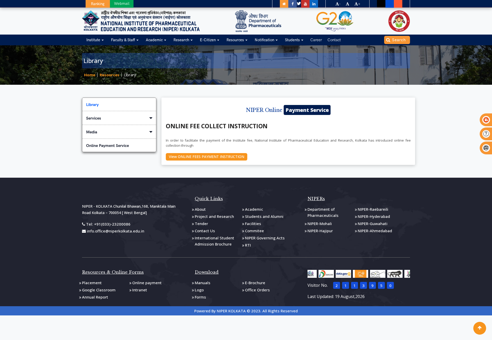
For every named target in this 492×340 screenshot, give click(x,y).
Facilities (253, 223)
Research (181, 40)
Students (292, 40)
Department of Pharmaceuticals (323, 212)
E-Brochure (255, 282)
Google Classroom (99, 289)
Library (130, 74)
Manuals (202, 282)
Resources (235, 40)
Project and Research (214, 216)
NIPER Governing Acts (265, 237)
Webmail (121, 3)
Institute (93, 40)
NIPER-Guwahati (372, 223)
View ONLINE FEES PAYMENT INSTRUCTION (206, 156)
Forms (200, 297)
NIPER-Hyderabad (374, 216)
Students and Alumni (264, 216)
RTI (248, 245)
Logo (199, 289)
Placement (92, 282)
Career (316, 40)
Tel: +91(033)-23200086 (107, 224)
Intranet (139, 289)
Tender (201, 223)
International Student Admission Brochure (214, 241)
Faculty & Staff (123, 40)
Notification (264, 40)
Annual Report (95, 297)
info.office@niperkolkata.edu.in (115, 230)
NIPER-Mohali (320, 223)
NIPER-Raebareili (373, 209)
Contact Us (205, 230)
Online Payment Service (107, 145)
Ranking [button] (98, 4)
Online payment (147, 282)
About (200, 209)
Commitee (254, 230)
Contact (334, 40)
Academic (154, 40)
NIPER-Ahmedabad (375, 230)
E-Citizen (208, 40)
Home (89, 74)
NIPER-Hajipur (320, 230)
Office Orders (257, 289)
